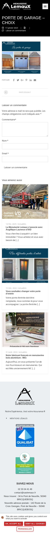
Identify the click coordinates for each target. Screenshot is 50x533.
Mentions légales (18, 418)
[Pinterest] (26, 80)
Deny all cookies (35, 524)
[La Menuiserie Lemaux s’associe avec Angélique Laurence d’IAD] (25, 201)
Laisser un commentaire (16, 30)
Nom (4, 140)
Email (4, 153)
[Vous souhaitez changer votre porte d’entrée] (25, 265)
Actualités (22, 224)
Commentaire (8, 119)
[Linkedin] (31, 80)
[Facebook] (14, 80)
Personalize (25, 529)
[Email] (35, 80)
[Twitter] (18, 80)
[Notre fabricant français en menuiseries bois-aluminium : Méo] (25, 329)
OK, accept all (13, 524)
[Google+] (22, 80)
